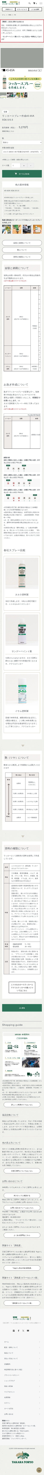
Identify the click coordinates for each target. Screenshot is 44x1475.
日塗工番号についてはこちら (22, 1171)
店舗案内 (7, 1364)
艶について (22, 249)
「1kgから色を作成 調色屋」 (22, 1268)
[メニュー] (41, 3)
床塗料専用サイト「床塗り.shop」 (13, 1436)
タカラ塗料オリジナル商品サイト (13, 1433)
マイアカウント (9, 1392)
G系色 (9, 15)
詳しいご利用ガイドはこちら (22, 1104)
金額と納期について (22, 242)
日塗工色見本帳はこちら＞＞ (13, 203)
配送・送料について (11, 1347)
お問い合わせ (8, 1414)
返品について (8, 1353)
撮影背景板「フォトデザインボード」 (15, 1438)
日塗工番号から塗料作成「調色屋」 (14, 1423)
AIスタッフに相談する (22, 1195)
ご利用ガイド (9, 9)
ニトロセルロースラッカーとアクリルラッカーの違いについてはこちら (22, 987)
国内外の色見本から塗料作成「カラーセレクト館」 (19, 1426)
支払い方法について (11, 1358)
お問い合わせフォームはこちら (22, 1208)
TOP (39, 1471)
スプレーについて (22, 9)
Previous (2, 69)
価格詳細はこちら (8, 131)
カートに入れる (24, 174)
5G (15, 15)
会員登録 (7, 1397)
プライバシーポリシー (11, 1375)
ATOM (11, 1386)
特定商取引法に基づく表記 (13, 1369)
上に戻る (22, 1008)
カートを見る (8, 1408)
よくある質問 (35, 9)
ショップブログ (9, 1381)
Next (41, 69)
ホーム (3, 15)
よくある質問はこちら (22, 1235)
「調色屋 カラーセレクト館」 (22, 1303)
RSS (5, 1386)
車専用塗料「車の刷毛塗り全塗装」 (14, 1428)
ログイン (7, 1403)
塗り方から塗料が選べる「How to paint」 (16, 1431)
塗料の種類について (22, 256)
